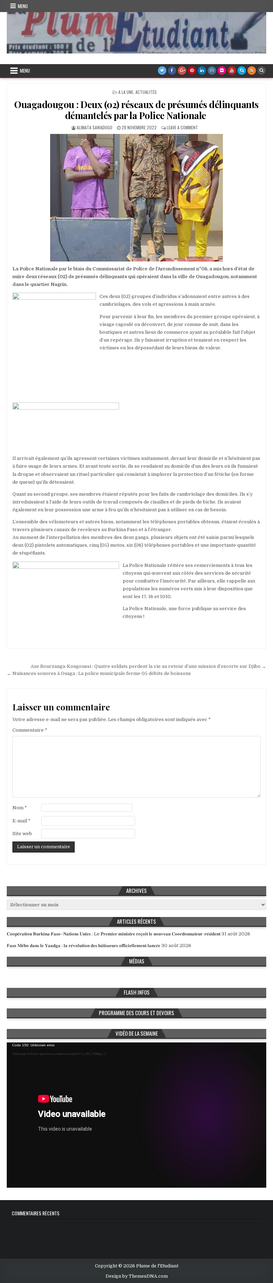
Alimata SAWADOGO (94, 127)
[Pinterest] (192, 70)
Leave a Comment (182, 127)
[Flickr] (222, 70)
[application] (136, 1115)
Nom (19, 807)
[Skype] (241, 70)
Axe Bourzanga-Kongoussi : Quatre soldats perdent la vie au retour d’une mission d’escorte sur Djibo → (148, 666)
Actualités (146, 92)
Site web (22, 833)
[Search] (261, 70)
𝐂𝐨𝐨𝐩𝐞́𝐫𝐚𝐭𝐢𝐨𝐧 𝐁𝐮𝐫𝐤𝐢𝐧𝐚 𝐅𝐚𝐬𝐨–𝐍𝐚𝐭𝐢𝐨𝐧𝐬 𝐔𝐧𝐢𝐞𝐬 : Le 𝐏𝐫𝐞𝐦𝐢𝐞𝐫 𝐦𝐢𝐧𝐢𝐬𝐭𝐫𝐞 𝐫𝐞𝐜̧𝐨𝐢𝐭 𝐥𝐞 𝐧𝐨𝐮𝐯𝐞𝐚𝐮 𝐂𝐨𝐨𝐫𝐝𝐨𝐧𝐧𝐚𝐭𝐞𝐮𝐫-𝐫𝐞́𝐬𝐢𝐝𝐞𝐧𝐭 (113, 933)
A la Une (125, 92)
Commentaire (29, 730)
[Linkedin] (202, 70)
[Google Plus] (182, 70)
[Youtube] (232, 70)
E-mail (21, 820)
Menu (23, 6)
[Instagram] (212, 70)
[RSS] (251, 70)
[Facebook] (172, 70)
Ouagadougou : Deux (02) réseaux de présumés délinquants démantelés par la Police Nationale (136, 110)
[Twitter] (162, 70)
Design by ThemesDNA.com (137, 1276)
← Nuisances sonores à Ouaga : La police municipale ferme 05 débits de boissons (100, 673)
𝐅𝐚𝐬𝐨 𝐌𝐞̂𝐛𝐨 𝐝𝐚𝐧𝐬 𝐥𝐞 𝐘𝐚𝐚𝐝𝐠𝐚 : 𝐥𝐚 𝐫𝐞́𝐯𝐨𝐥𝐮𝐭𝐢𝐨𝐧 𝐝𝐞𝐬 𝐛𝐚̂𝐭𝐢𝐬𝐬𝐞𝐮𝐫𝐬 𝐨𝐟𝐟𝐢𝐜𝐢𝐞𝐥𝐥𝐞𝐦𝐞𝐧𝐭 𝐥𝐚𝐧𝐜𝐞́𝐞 (83, 945)
